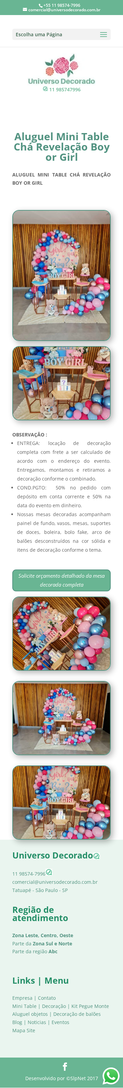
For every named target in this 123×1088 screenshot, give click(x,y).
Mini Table (24, 1006)
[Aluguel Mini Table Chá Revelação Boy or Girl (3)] (61, 669)
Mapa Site (23, 1030)
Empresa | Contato (34, 998)
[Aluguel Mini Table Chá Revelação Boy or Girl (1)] (61, 753)
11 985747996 (65, 89)
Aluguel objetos (30, 1014)
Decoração (54, 1006)
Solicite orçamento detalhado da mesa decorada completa (61, 580)
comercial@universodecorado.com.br (55, 882)
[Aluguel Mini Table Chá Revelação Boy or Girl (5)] (61, 339)
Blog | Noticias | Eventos (40, 1022)
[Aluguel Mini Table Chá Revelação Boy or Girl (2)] (61, 838)
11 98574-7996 (28, 873)
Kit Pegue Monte (90, 1006)
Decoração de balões (77, 1014)
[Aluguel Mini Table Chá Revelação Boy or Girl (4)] (61, 418)
